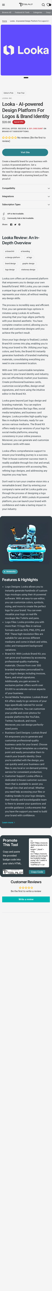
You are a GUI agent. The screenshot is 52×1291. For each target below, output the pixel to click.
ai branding (25, 251)
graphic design (28, 263)
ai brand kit (9, 251)
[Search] (43, 5)
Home (4, 21)
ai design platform (12, 257)
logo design (10, 270)
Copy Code (37, 871)
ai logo (29, 257)
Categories (37, 12)
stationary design (28, 270)
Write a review (26, 899)
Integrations (8, 196)
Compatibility (8, 188)
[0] (48, 5)
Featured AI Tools (22, 12)
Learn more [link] (7, 822)
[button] (9, 137)
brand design (10, 263)
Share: (5, 224)
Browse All (6, 12)
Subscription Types (11, 204)
